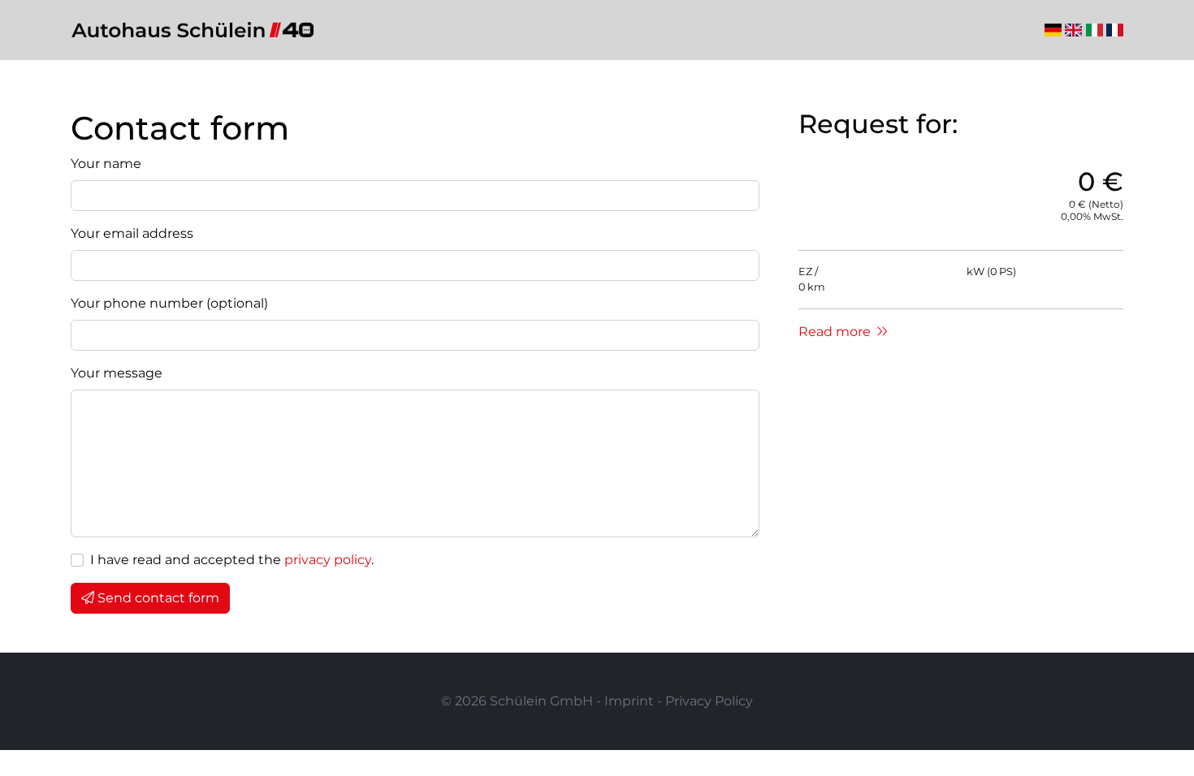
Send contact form (158, 598)
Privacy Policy (709, 701)
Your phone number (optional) (169, 303)
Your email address (132, 233)
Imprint (629, 701)
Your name (106, 163)
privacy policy (327, 559)
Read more (836, 331)
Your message (116, 373)
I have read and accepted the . (232, 559)
